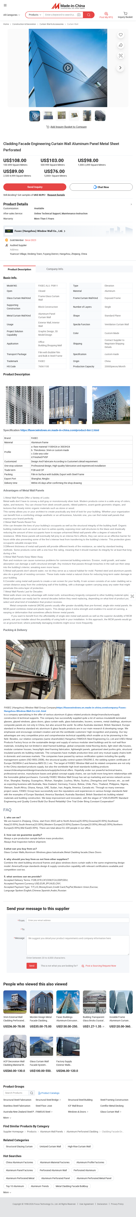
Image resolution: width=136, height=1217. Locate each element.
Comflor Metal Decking (112, 1105)
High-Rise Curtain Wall (79, 1146)
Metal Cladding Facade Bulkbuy (72, 1186)
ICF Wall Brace (75, 1105)
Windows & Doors (77, 1111)
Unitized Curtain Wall (50, 1146)
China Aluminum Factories (19, 1162)
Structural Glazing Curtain (19, 1146)
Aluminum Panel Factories (19, 1170)
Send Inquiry (34, 187)
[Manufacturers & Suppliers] (68, 5)
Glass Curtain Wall (109, 1111)
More (6, 1192)
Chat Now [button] (103, 187)
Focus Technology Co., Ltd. (46, 1204)
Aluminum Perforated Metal (20, 1178)
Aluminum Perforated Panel (55, 1178)
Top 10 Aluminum (15, 1186)
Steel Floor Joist (44, 1105)
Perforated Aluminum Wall (53, 1170)
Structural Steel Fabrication (17, 1099)
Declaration (102, 1204)
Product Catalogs (50, 1093)
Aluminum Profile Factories (90, 1162)
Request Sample (56, 194)
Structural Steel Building (80, 1099)
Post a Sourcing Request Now (99, 965)
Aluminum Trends (40, 1186)
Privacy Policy (117, 1204)
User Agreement (86, 1204)
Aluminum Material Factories (54, 1162)
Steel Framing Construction (114, 1099)
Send (31, 965)
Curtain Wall (72, 24)
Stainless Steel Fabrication (16, 1105)
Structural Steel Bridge (47, 1099)
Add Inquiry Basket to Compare (68, 127)
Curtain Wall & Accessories (52, 24)
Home (6, 24)
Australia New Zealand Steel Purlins (19, 1111)
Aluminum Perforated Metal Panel (94, 1178)
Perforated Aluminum (85, 1170)
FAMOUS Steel (43, 1111)
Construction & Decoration (24, 24)
